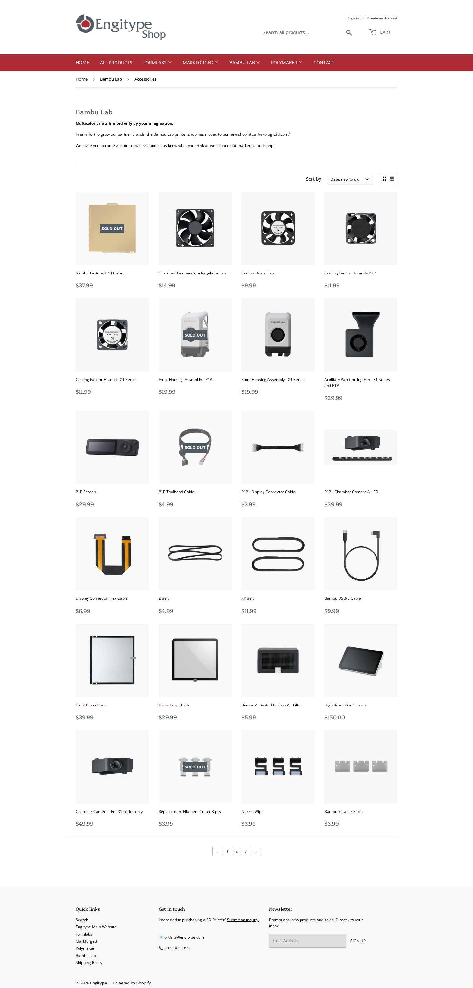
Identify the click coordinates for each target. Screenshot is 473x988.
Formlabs (155, 62)
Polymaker (285, 62)
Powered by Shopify (132, 983)
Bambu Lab (242, 62)
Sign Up (358, 941)
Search (82, 919)
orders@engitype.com (184, 937)
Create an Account (382, 18)
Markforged (199, 62)
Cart (384, 32)
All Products (116, 62)
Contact (323, 62)
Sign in (353, 18)
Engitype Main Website (96, 927)
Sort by (313, 179)
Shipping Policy (89, 962)
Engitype (98, 983)
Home (82, 62)
